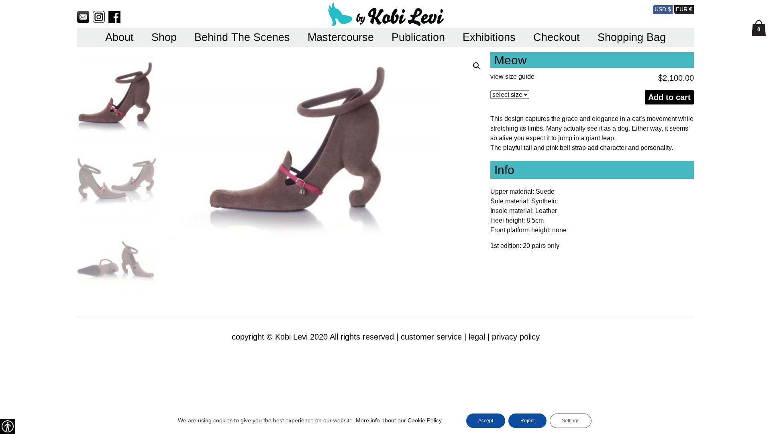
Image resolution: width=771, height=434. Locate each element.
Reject (527, 421)
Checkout (556, 37)
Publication (418, 37)
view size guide (512, 76)
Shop (164, 37)
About (119, 37)
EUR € (684, 9)
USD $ (663, 9)
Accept (485, 421)
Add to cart (669, 97)
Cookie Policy (425, 420)
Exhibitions (489, 37)
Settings (570, 421)
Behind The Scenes (242, 37)
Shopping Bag (632, 37)
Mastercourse (341, 37)
